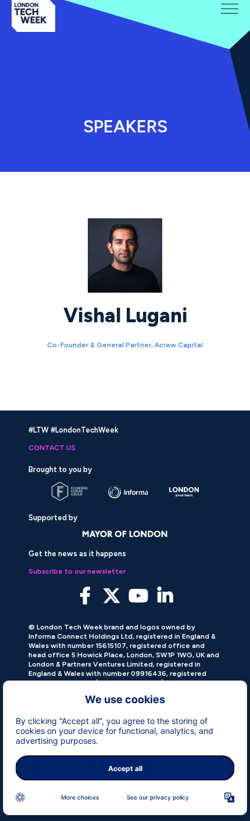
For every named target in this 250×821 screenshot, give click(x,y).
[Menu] (229, 8)
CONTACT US (52, 448)
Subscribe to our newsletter (77, 571)
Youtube (138, 596)
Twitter (111, 596)
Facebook (85, 596)
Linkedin (165, 596)
